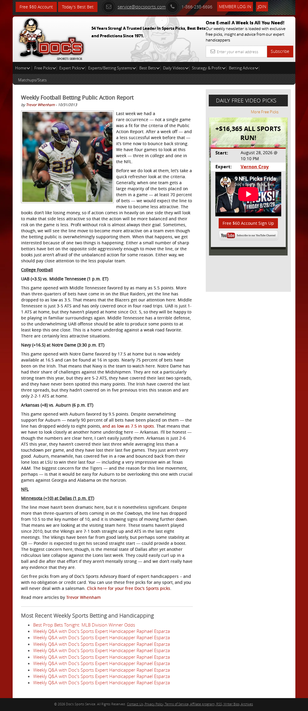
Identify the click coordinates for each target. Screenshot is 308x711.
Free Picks (43, 68)
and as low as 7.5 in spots (128, 426)
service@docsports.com (142, 7)
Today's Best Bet (78, 7)
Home (21, 68)
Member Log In (235, 6)
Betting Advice (241, 68)
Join (262, 6)
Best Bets (147, 68)
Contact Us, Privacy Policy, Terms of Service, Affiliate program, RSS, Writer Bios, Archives (190, 704)
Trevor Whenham (40, 104)
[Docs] (51, 38)
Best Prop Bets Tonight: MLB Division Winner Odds (84, 625)
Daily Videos (174, 68)
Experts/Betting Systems (110, 68)
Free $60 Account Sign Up (248, 223)
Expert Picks (70, 68)
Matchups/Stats (32, 80)
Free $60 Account (36, 7)
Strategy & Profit (207, 68)
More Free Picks (265, 111)
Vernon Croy (255, 166)
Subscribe (280, 51)
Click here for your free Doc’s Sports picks (128, 588)
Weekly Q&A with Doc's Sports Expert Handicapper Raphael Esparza (101, 631)
